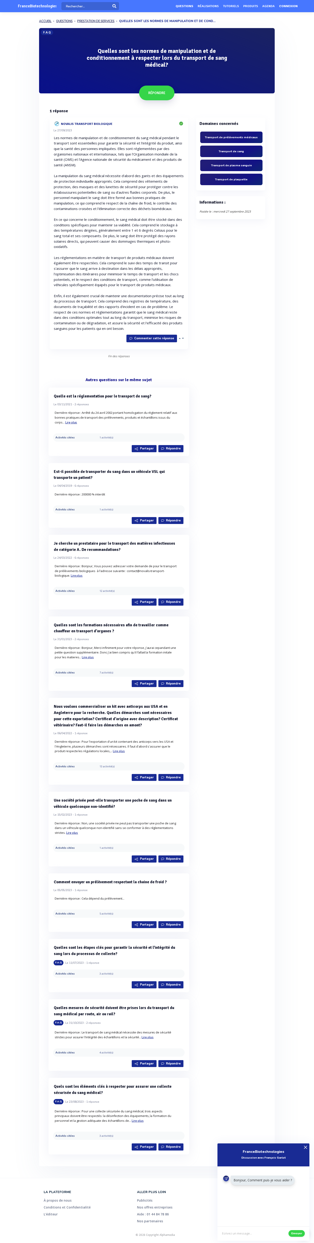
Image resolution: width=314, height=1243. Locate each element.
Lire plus (71, 422)
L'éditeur (51, 1214)
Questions (184, 6)
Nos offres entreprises (154, 1207)
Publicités (144, 1200)
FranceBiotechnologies (37, 6)
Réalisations (208, 6)
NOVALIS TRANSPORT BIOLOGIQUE (86, 124)
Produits (250, 6)
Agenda (268, 6)
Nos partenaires (150, 1221)
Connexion (288, 6)
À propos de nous (57, 1200)
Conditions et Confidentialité (67, 1207)
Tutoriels (231, 6)
